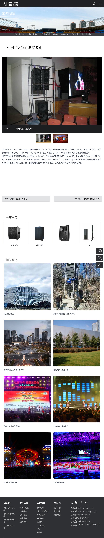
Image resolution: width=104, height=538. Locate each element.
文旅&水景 (74, 34)
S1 (89, 245)
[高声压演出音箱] (39, 233)
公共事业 (23, 511)
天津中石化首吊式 (92, 198)
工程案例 (41, 503)
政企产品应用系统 (9, 509)
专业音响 (7, 503)
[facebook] (87, 502)
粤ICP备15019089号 (82, 521)
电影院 (88, 34)
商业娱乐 (23, 522)
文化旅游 (23, 515)
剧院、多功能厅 (33, 34)
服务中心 (58, 503)
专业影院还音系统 (9, 527)
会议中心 (55, 34)
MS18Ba (14, 245)
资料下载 (57, 508)
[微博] (82, 502)
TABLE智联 (24, 508)
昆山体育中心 (21, 198)
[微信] (77, 502)
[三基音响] (11, 3)
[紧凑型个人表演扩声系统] (89, 233)
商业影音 (23, 518)
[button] (99, 59)
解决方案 (24, 503)
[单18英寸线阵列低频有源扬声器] (14, 233)
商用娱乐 (64, 34)
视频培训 (57, 515)
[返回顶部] (99, 265)
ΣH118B (39, 245)
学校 (82, 34)
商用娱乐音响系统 (9, 515)
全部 (15, 34)
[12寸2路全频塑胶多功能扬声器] (64, 233)
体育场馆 (22, 34)
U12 (64, 245)
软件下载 (57, 511)
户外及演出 (46, 34)
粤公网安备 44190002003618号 (87, 524)
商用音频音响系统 (9, 521)
